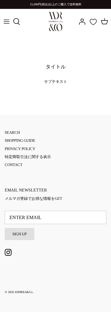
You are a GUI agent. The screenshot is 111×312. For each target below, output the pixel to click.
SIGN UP (19, 234)
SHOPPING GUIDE (20, 140)
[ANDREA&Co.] (55, 21)
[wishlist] (93, 22)
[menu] (6, 21)
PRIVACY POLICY (20, 149)
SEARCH (12, 132)
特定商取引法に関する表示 (28, 157)
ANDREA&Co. (24, 292)
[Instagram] (8, 252)
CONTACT (13, 165)
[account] (80, 21)
